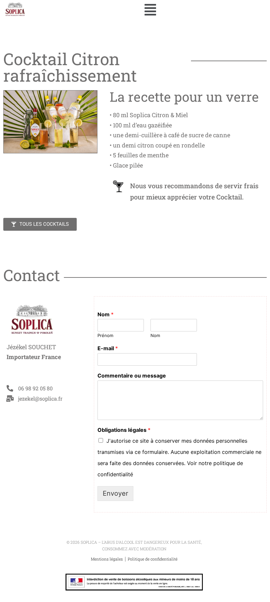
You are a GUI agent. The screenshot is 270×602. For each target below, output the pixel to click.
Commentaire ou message (131, 375)
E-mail (107, 348)
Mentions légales (107, 559)
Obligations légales (123, 430)
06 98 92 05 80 (35, 388)
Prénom (105, 335)
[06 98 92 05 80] (10, 388)
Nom (105, 314)
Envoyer (115, 493)
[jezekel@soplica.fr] (10, 398)
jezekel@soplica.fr (40, 398)
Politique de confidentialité (152, 559)
